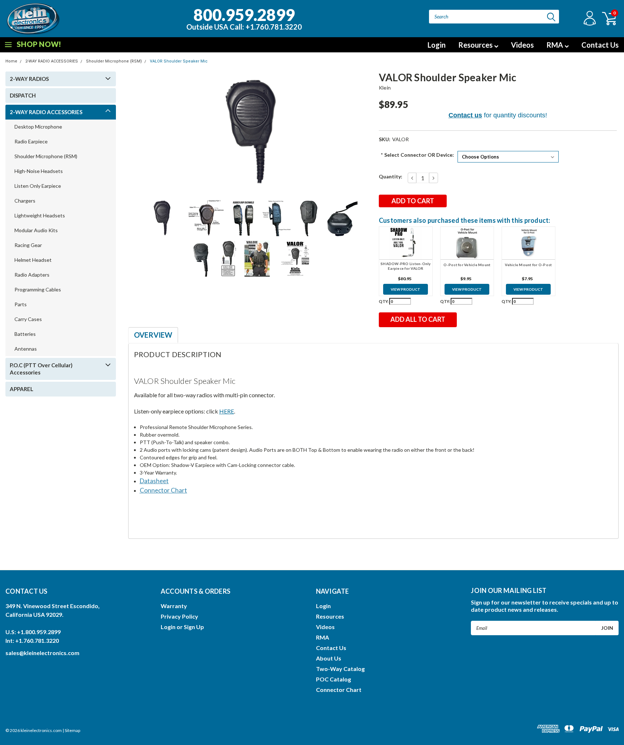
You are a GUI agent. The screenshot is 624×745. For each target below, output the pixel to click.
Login (437, 44)
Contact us (465, 115)
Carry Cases (28, 319)
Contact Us (600, 44)
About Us (328, 658)
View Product (405, 289)
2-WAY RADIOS (29, 78)
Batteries (25, 334)
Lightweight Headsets (39, 215)
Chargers (24, 201)
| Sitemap (71, 730)
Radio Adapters (31, 275)
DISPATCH (23, 95)
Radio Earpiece (31, 141)
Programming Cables (37, 289)
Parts (20, 304)
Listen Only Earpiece (37, 186)
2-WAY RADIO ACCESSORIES (51, 61)
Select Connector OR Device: (417, 155)
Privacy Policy (179, 616)
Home (11, 61)
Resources (476, 44)
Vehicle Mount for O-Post (528, 265)
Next (364, 132)
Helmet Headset (33, 260)
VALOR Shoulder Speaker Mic (179, 61)
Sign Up (194, 626)
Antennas (25, 349)
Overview (153, 334)
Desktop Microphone (38, 127)
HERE (226, 411)
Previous (137, 132)
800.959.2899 (244, 17)
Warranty (174, 605)
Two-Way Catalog (340, 668)
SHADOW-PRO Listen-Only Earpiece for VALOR (406, 265)
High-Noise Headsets (38, 171)
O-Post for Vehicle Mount (466, 265)
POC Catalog (333, 679)
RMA (555, 44)
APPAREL (21, 389)
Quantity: (390, 176)
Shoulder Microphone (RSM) (114, 61)
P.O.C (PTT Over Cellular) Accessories (41, 369)
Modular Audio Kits (36, 230)
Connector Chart (338, 689)
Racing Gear (28, 245)
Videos (522, 44)
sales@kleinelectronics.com (42, 652)
